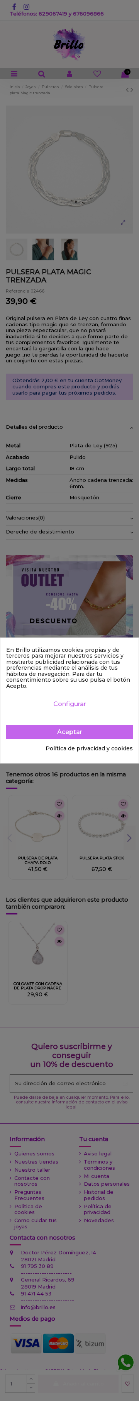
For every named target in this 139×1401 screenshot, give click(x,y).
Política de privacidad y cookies (89, 749)
